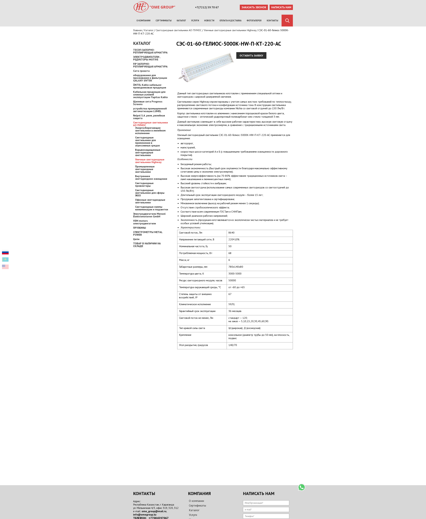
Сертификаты (164, 20)
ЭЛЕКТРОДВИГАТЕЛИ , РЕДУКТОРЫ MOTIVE (146, 58)
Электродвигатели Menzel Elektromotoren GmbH (149, 215)
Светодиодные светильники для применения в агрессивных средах (147, 141)
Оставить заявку (251, 55)
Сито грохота (141, 70)
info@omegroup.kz (144, 514)
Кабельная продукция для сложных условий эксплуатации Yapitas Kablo (150, 94)
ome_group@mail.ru (154, 511)
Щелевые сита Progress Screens (147, 103)
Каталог (181, 20)
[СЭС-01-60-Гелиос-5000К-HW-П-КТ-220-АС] (206, 86)
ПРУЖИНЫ (139, 227)
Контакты (272, 20)
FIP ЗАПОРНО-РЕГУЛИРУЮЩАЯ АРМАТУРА (150, 65)
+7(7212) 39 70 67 (207, 7)
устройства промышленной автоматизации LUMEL (150, 110)
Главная (137, 30)
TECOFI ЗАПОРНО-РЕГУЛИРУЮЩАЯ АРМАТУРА (150, 51)
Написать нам (281, 7)
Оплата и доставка (230, 20)
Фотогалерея (254, 20)
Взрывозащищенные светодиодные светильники (147, 152)
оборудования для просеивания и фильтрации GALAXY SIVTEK (150, 77)
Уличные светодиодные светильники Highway (230, 30)
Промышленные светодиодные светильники (145, 169)
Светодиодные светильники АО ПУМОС (179, 30)
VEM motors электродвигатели (144, 222)
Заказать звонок (253, 7)
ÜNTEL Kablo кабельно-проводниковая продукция (149, 86)
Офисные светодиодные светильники (150, 201)
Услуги (195, 20)
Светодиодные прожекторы (144, 184)
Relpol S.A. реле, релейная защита (149, 117)
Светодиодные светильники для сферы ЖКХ (149, 192)
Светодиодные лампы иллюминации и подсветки (151, 208)
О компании (143, 20)
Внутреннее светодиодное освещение (151, 177)
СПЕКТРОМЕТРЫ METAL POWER (147, 233)
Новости (209, 20)
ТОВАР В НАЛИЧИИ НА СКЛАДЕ (147, 245)
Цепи (136, 239)
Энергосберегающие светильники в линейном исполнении (150, 130)
